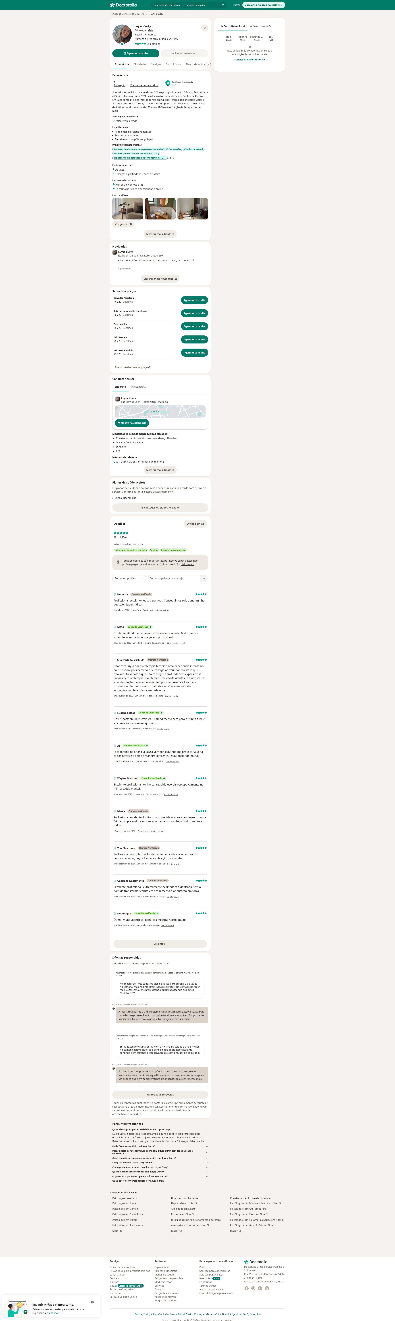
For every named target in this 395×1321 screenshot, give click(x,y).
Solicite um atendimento (249, 59)
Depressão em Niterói (184, 1203)
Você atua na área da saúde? (262, 5)
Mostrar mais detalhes (161, 235)
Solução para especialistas (214, 1271)
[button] (160, 1129)
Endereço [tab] (120, 386)
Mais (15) (176, 1231)
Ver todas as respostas (160, 1094)
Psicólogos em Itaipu (124, 1220)
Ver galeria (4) (123, 224)
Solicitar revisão (162, 610)
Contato (114, 1282)
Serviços (156, 64)
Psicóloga (140, 30)
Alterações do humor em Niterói (190, 1225)
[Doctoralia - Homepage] (129, 4)
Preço (202, 1267)
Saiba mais (53, 1313)
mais (115, 111)
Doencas (160, 1289)
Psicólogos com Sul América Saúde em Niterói (257, 1220)
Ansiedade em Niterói (183, 1208)
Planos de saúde (195, 64)
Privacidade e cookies (122, 1267)
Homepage (115, 13)
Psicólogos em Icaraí (124, 1203)
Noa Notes (209, 1278)
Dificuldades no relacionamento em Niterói (196, 1220)
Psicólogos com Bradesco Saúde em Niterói (255, 1203)
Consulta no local (232, 27)
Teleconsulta (259, 27)
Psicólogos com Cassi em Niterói (249, 1214)
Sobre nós (116, 1278)
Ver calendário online (150, 189)
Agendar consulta (195, 300)
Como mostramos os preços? (132, 367)
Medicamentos (163, 1282)
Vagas (126, 1285)
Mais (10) (117, 1231)
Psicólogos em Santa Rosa (127, 1214)
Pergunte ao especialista (169, 1278)
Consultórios (173, 64)
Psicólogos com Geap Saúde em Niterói (253, 1225)
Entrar (236, 5)
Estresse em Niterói (182, 1214)
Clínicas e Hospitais (166, 1271)
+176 (171, 158)
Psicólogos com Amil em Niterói (248, 1208)
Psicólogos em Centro (125, 1208)
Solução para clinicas (211, 1274)
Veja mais (166, 944)
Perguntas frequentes (167, 1293)
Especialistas (162, 1267)
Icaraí (146, 401)
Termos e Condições (121, 1289)
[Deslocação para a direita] (208, 64)
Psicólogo (129, 13)
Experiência (122, 64)
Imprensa (115, 1293)
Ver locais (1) (135, 184)
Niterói (153, 401)
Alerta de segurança (211, 1289)
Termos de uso (208, 1285)
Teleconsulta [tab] (138, 386)
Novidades (140, 64)
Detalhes (128, 301)
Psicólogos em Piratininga (127, 1225)
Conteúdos (205, 1282)
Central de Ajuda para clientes (216, 1293)
